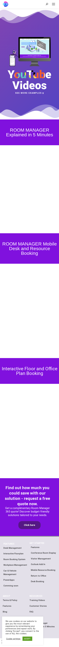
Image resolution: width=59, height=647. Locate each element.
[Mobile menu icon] (53, 4)
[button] (29, 525)
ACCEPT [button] (27, 639)
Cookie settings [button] (13, 639)
